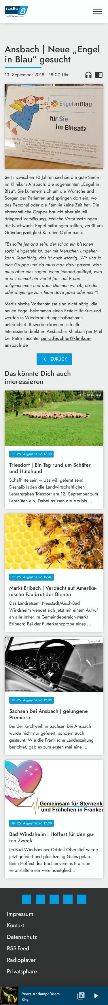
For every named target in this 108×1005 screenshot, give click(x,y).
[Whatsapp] (54, 899)
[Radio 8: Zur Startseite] (47, 11)
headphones (88, 75)
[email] (81, 899)
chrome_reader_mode (99, 75)
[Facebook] (26, 899)
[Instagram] (40, 899)
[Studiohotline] (68, 899)
